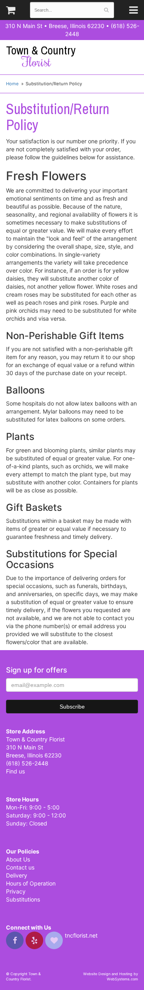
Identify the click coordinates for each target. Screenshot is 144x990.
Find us (15, 771)
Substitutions (23, 899)
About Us (18, 859)
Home (12, 83)
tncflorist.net (81, 935)
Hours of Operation (31, 883)
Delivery (16, 875)
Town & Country (41, 56)
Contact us (20, 867)
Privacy (16, 891)
